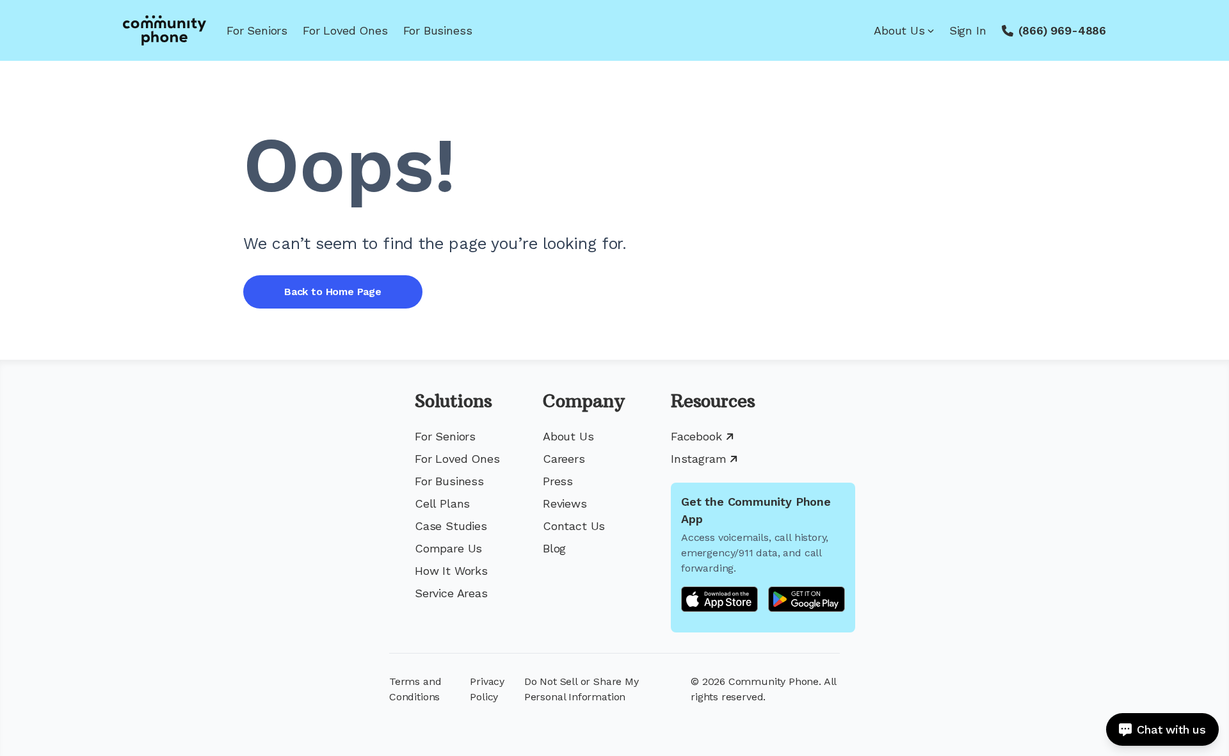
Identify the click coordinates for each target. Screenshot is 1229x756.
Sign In (967, 30)
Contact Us (574, 526)
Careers (564, 458)
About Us (899, 30)
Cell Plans (442, 503)
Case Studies (451, 526)
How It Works (451, 570)
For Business (437, 30)
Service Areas (451, 593)
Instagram (698, 458)
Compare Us (448, 548)
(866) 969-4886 (1062, 30)
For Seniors (257, 30)
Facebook (696, 436)
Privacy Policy (487, 689)
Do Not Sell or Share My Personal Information (581, 689)
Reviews (565, 503)
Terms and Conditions (415, 689)
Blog (554, 548)
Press (558, 481)
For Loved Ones (345, 30)
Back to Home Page (333, 292)
